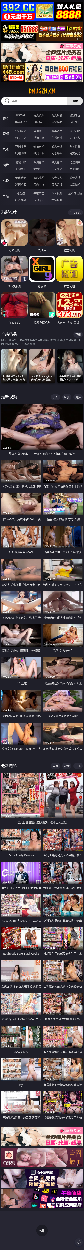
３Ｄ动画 (75, 131)
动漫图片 (75, 162)
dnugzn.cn (42, 91)
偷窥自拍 (20, 162)
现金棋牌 (56, 122)
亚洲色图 (38, 162)
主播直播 (56, 137)
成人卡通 (56, 146)
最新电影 (9, 765)
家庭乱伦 (38, 178)
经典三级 (38, 153)
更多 (78, 397)
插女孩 (21, 193)
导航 (6, 196)
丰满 (55, 766)
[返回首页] (79, 1242)
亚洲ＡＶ (20, 131)
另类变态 (75, 153)
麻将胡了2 (20, 122)
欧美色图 (56, 162)
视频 (6, 134)
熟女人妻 (20, 137)
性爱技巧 (75, 184)
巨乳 (67, 397)
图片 (6, 165)
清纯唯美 (38, 169)
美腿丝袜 (20, 169)
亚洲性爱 (20, 146)
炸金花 (39, 122)
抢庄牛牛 (75, 122)
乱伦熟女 (56, 153)
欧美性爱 (75, 146)
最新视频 (9, 397)
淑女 (67, 766)
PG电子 (20, 115)
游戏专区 (75, 115)
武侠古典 (75, 178)
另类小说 (38, 184)
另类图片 (75, 169)
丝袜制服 (38, 137)
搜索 (75, 101)
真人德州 (38, 115)
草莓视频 (56, 193)
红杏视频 (20, 200)
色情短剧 (56, 200)
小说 (6, 180)
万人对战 (56, 115)
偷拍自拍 (38, 146)
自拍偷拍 (38, 131)
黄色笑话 (56, 184)
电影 (6, 149)
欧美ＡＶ (56, 131)
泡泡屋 (39, 200)
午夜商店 (38, 193)
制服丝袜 (20, 153)
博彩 (6, 118)
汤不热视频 (75, 193)
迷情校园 (20, 184)
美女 (55, 397)
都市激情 (20, 178)
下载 (78, 334)
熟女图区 (56, 169)
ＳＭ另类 (75, 137)
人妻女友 (56, 178)
